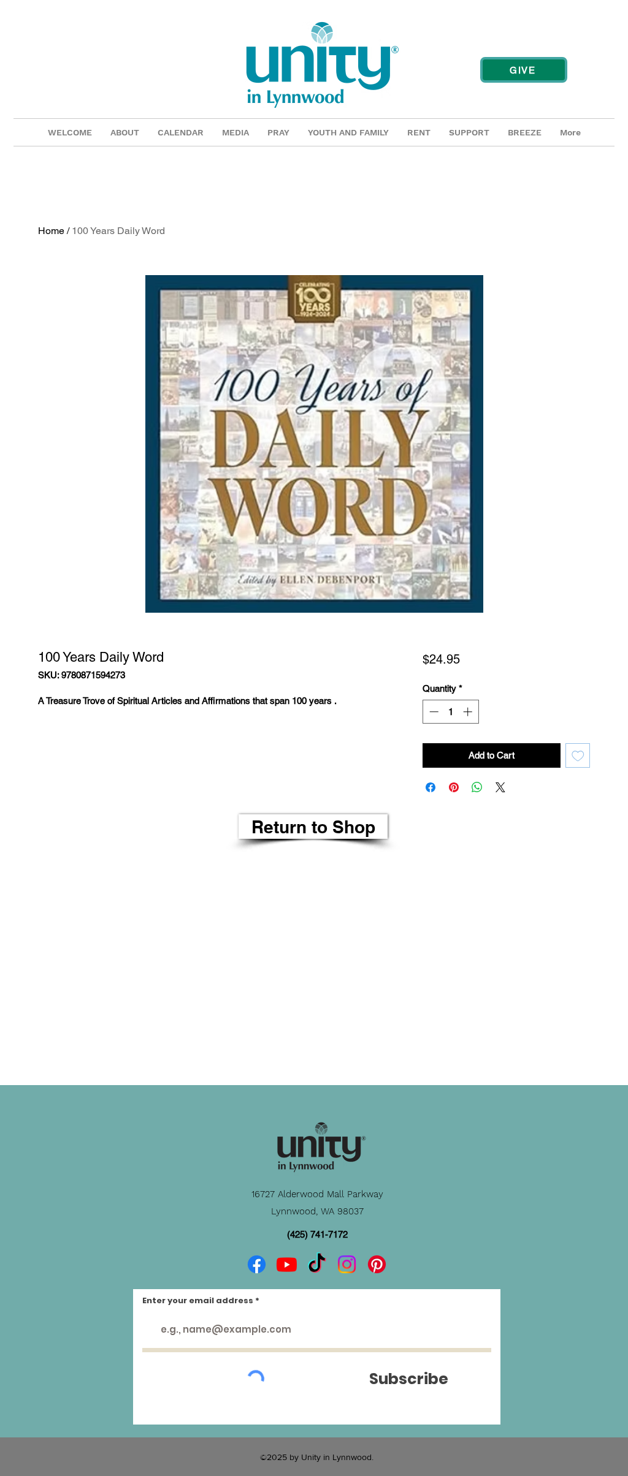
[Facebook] (257, 1264)
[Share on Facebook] (430, 787)
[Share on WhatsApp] (477, 787)
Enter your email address (197, 1300)
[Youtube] (287, 1264)
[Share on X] (500, 787)
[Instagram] (347, 1264)
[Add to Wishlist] (578, 755)
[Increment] (469, 711)
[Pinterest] (377, 1264)
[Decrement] (432, 711)
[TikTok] (317, 1264)
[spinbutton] (450, 711)
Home (51, 231)
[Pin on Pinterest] (453, 787)
